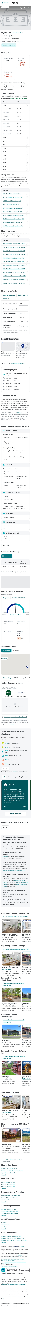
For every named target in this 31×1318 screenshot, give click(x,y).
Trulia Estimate (9, 96)
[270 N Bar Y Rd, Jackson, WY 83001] (11, 1135)
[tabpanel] (15, 318)
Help (12, 1281)
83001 (19, 413)
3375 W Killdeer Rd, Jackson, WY (13, 197)
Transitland (22, 1246)
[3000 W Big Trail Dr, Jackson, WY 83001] (11, 995)
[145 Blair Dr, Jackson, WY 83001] (11, 926)
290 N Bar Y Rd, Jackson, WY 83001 (14, 251)
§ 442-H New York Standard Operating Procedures (12, 1259)
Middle (16, 678)
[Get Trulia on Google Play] (24, 1270)
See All (6, 769)
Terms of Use (23, 1279)
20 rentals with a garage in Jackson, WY (16, 949)
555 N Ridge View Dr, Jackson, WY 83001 (15, 258)
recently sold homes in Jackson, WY (14, 870)
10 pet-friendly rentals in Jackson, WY (15, 917)
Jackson (5, 856)
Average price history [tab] (18, 598)
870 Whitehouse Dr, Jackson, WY (13, 208)
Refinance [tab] (6, 298)
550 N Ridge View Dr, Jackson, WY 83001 (15, 261)
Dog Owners (23, 777)
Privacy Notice (17, 1281)
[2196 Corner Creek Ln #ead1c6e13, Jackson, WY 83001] (11, 1032)
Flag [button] (24, 806)
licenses (20, 1255)
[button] (29, 3)
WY (7, 1159)
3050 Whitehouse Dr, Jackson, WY (13, 219)
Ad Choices (24, 1281)
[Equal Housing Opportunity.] (21, 1303)
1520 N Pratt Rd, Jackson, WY (12, 201)
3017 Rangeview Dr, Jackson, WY (13, 226)
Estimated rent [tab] (23, 295)
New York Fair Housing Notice (7, 1260)
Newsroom (8, 1279)
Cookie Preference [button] (5, 1283)
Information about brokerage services (12, 1262)
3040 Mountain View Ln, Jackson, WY (14, 215)
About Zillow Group (13, 1277)
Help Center (7, 1305)
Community (12, 777)
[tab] (6, 556)
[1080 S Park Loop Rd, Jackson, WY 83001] (11, 959)
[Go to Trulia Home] (15, 3)
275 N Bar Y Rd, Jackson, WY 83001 (14, 244)
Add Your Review (15, 814)
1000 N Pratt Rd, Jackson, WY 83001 (14, 276)
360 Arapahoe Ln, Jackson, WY (12, 211)
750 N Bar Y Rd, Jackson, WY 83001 (14, 269)
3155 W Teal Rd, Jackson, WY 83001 (14, 283)
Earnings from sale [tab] (9, 295)
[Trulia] (3, 1270)
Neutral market (15, 615)
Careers (3, 1279)
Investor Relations (15, 1279)
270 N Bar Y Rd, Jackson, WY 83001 (14, 247)
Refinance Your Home (9, 45)
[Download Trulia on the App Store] (11, 1270)
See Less (6, 545)
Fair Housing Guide (23, 1277)
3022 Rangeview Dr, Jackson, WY (13, 222)
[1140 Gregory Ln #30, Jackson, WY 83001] (11, 1068)
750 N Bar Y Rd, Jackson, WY (11, 194)
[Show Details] (27, 105)
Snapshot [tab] (6, 598)
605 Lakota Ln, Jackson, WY (11, 204)
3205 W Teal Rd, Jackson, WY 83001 (14, 279)
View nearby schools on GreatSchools (15, 717)
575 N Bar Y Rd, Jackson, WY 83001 (14, 265)
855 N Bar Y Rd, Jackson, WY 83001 (14, 254)
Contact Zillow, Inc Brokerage (9, 1266)
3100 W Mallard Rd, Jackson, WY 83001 (15, 272)
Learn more (11, 724)
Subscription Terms (5, 1281)
